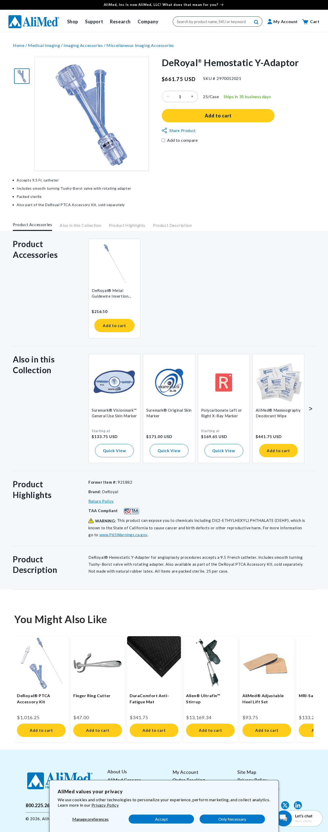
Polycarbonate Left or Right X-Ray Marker (221, 413)
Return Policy (101, 501)
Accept (161, 819)
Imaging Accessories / (85, 45)
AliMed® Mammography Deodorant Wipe (278, 413)
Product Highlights (127, 225)
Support (94, 21)
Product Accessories (32, 224)
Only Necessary (232, 819)
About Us (117, 771)
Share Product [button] (182, 130)
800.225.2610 (40, 805)
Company (148, 21)
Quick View (114, 450)
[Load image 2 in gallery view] (21, 76)
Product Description (172, 225)
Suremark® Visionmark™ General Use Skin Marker (114, 413)
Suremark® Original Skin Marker (169, 413)
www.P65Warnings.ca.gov (123, 534)
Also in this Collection (80, 225)
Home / (20, 45)
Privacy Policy (105, 805)
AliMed (48, 818)
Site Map (246, 772)
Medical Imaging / (46, 45)
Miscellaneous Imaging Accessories (140, 45)
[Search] (256, 22)
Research (120, 21)
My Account (185, 772)
